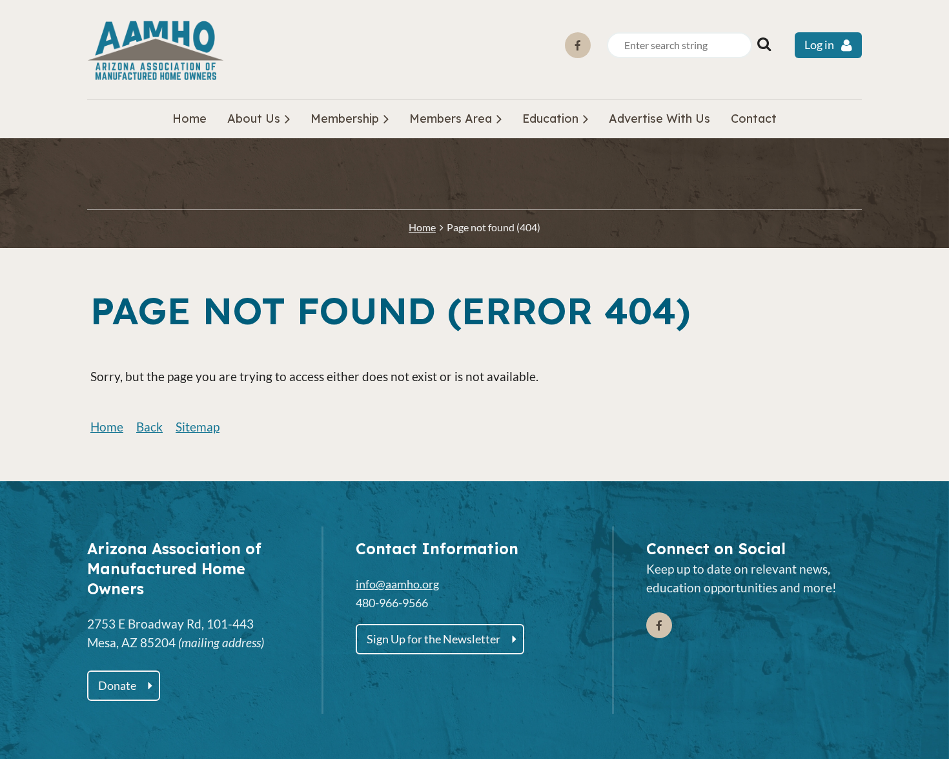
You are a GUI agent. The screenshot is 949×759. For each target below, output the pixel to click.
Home (422, 227)
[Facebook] (578, 45)
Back (149, 426)
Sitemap (197, 426)
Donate (117, 685)
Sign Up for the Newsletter (433, 639)
